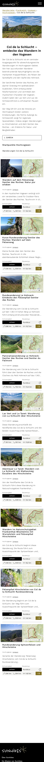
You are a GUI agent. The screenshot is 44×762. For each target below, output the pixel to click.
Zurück (9, 138)
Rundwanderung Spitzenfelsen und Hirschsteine (21, 646)
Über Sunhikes (8, 757)
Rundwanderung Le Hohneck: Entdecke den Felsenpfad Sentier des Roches (20, 297)
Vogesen (32, 10)
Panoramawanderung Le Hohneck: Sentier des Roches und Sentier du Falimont (21, 358)
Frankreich (21, 10)
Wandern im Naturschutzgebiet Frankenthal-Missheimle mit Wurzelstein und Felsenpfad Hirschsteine (19, 533)
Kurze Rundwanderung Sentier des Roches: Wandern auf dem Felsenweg (21, 240)
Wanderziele (8, 10)
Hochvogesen (9, 12)
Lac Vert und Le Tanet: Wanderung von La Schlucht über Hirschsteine (21, 414)
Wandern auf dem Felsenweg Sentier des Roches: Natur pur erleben (18, 182)
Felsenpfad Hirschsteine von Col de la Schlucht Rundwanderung (21, 590)
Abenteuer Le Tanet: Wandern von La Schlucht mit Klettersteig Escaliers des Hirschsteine (20, 471)
